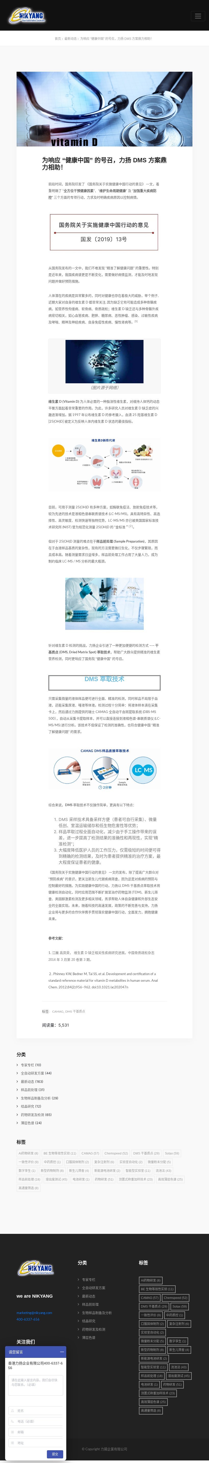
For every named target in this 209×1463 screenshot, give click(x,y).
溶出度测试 (56, 1179)
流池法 (163, 1171)
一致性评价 (28, 1162)
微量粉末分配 (159, 1162)
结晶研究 (27, 1106)
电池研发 (81, 1179)
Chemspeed (116, 1153)
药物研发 (104, 1179)
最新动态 (70, 39)
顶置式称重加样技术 (136, 1179)
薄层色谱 (27, 1123)
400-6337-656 (28, 1319)
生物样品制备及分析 (36, 1098)
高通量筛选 (28, 1188)
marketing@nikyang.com (34, 1313)
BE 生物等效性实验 (60, 1153)
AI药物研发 (28, 1153)
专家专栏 (27, 1065)
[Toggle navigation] (198, 16)
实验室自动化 (131, 1162)
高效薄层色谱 (170, 1179)
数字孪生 (27, 1171)
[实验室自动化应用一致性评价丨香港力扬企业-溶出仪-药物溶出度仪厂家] (27, 16)
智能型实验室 (138, 1171)
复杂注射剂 (104, 1162)
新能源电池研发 (107, 1171)
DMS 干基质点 (75, 1011)
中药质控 (52, 1162)
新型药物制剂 (52, 1171)
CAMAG (57, 1011)
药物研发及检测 (32, 1115)
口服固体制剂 (77, 1162)
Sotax (172, 1153)
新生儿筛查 (79, 1171)
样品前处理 (29, 1090)
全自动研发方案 (32, 1073)
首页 (58, 39)
